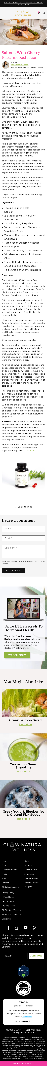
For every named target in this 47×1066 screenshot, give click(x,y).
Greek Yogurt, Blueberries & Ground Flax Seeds (23, 813)
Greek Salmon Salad (25, 720)
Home (5, 861)
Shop (4, 865)
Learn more (27, 1016)
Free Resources (31, 878)
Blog (26, 861)
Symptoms (29, 874)
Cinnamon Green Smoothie (23, 766)
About (4, 878)
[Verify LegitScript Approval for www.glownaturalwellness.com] (23, 971)
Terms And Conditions (11, 914)
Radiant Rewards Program (31, 885)
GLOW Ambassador (10, 887)
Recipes (27, 865)
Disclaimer (6, 919)
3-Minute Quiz (30, 870)
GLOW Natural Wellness (27, 1030)
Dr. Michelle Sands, (20, 65)
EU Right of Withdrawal (12, 910)
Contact (5, 883)
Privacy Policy (8, 893)
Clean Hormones (9, 870)
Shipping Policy (8, 906)
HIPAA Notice (8, 897)
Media (4, 874)
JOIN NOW (36, 956)
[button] (23, 1063)
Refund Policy (8, 901)
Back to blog (25, 506)
